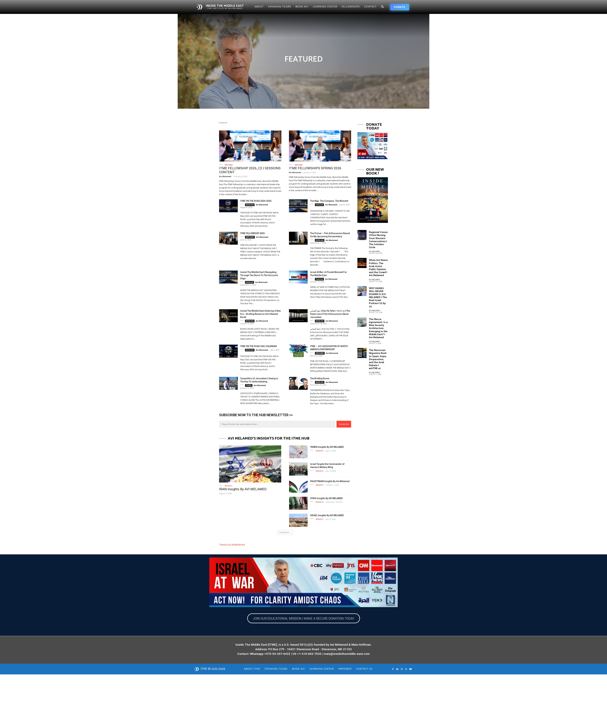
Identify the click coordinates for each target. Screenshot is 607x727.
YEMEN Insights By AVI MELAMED (327, 447)
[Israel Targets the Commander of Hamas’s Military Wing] (298, 468)
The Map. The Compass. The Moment (329, 201)
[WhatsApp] (406, 669)
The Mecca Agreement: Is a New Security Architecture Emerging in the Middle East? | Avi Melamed (378, 328)
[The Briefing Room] (298, 383)
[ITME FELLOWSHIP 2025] (228, 238)
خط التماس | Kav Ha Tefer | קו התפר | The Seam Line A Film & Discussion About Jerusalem (330, 314)
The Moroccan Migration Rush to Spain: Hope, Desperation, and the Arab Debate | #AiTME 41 (378, 359)
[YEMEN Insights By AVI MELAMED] (298, 451)
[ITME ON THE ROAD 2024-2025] (228, 205)
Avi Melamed (225, 176)
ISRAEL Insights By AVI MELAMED (327, 515)
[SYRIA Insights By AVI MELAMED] (298, 503)
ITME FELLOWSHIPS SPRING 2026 (315, 168)
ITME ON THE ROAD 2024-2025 (255, 201)
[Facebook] (393, 669)
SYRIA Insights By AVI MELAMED (326, 498)
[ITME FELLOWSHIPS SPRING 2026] (320, 146)
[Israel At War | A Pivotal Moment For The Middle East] (298, 277)
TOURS (248, 385)
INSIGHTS (228, 486)
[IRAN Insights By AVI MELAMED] (250, 464)
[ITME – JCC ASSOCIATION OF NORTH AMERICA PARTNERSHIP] (298, 351)
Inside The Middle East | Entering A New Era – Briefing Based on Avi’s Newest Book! (260, 314)
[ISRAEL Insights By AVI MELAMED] (298, 520)
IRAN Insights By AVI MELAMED (243, 489)
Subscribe (344, 424)
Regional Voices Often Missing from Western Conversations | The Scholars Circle (378, 240)
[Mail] (397, 669)
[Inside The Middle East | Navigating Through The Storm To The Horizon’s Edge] (228, 277)
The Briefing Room (319, 378)
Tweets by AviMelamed (232, 544)
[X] (401, 669)
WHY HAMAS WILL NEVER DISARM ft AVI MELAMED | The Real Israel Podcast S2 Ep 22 (378, 297)
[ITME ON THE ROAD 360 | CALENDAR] (228, 351)
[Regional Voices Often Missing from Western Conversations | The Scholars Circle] (362, 235)
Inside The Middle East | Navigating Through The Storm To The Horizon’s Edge (259, 275)
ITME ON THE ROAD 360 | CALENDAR (258, 346)
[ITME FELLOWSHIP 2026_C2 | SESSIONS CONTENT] (250, 146)
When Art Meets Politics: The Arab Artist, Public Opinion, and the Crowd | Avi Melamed (378, 268)
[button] (382, 7)
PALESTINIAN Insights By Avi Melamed (329, 481)
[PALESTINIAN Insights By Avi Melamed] (298, 486)
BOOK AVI (250, 205)
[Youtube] (410, 669)
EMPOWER (229, 165)
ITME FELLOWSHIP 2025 (252, 233)
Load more (284, 532)
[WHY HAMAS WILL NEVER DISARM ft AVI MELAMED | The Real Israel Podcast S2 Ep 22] (362, 291)
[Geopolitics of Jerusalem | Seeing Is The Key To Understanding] (228, 383)
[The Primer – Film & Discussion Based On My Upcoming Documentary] (298, 238)
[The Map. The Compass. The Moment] (298, 205)
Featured (319, 205)
